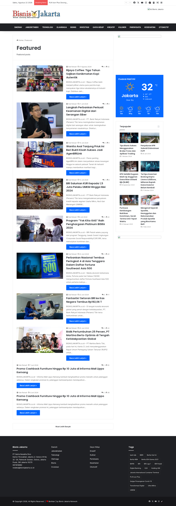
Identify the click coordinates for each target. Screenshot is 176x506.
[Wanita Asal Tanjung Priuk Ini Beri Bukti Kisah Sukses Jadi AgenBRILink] (40, 154)
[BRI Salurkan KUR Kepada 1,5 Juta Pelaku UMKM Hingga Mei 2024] (40, 193)
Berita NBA (134, 459)
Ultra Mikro (152, 486)
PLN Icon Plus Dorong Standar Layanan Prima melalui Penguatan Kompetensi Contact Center (86, 3)
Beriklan (52, 501)
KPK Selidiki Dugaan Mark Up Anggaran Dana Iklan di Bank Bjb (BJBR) (129, 178)
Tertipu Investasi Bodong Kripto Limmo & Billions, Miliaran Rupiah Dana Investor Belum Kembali (149, 181)
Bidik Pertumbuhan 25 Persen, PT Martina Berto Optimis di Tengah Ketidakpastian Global (87, 335)
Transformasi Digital (137, 486)
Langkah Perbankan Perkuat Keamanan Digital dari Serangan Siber (85, 111)
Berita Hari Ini (152, 455)
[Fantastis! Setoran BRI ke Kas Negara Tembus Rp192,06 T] (40, 306)
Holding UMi (155, 468)
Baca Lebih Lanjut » (77, 97)
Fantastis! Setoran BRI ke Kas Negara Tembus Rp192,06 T (85, 300)
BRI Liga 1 (147, 464)
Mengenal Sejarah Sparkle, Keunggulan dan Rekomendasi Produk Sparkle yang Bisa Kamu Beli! (149, 216)
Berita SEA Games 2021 (149, 459)
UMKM (132, 490)
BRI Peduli (158, 464)
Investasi (84, 27)
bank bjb (133, 455)
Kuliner (122, 27)
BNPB (132, 464)
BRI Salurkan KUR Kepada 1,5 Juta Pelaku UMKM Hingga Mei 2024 (86, 187)
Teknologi (47, 27)
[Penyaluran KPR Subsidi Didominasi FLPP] (150, 138)
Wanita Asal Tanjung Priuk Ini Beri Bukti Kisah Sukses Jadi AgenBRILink (85, 150)
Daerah (18, 27)
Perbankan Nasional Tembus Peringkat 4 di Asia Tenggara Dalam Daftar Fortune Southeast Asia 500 (85, 263)
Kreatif (111, 27)
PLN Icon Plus (135, 477)
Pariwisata (135, 27)
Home (20, 40)
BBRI (141, 455)
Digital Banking (135, 468)
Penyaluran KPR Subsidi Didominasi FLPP (150, 148)
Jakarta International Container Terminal (144, 472)
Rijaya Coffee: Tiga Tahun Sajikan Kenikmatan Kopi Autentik (83, 73)
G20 (146, 468)
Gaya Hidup (98, 27)
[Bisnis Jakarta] (36, 14)
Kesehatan (149, 27)
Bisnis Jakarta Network (68, 501)
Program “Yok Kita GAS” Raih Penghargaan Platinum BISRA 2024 (85, 224)
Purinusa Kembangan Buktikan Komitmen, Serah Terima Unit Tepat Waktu (128, 215)
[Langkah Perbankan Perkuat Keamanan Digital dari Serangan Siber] (40, 120)
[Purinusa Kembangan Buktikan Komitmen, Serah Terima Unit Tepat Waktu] (129, 200)
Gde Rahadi (72, 67)
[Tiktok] (150, 2)
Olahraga (62, 27)
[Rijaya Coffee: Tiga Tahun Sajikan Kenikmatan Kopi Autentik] (40, 78)
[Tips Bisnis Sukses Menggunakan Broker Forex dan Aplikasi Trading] (129, 138)
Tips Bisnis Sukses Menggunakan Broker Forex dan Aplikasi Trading (128, 149)
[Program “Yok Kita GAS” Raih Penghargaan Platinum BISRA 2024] (40, 229)
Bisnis (73, 27)
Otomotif (164, 27)
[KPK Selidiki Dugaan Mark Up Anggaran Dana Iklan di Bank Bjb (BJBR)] (129, 166)
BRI (139, 464)
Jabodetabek (32, 27)
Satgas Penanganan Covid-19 (141, 481)
